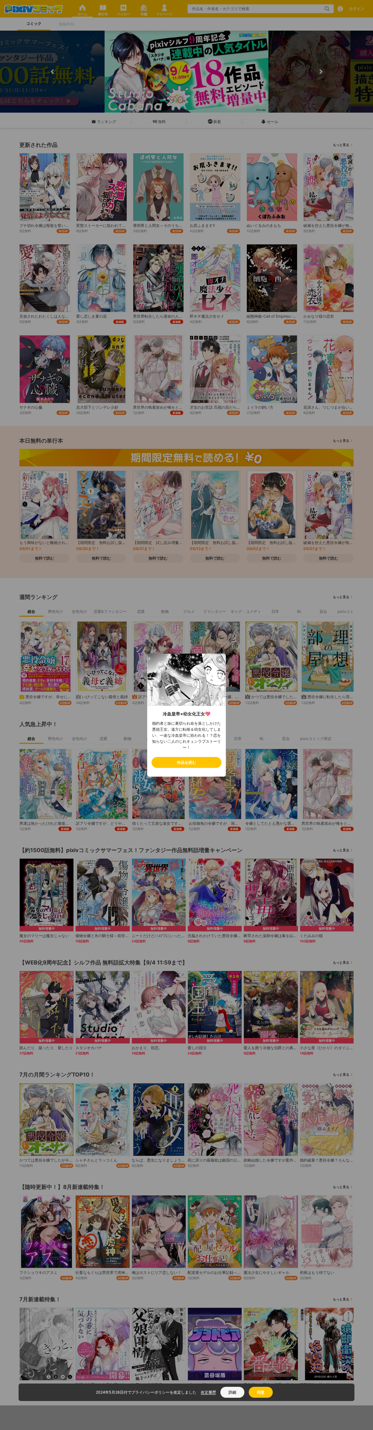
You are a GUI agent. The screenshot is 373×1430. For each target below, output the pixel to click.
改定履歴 (208, 1392)
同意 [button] (261, 1392)
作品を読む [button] (186, 762)
